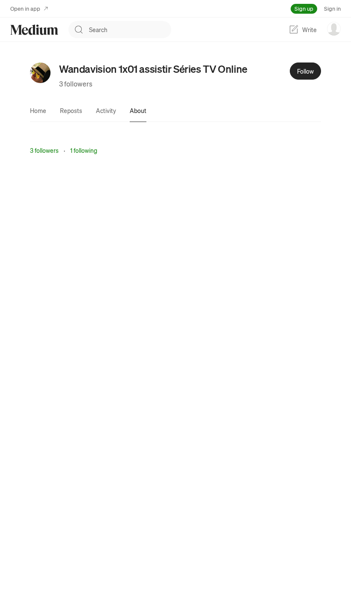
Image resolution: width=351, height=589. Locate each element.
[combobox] (130, 29)
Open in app (25, 8)
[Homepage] (34, 29)
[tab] (38, 110)
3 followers (75, 83)
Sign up (303, 8)
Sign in (332, 8)
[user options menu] (334, 29)
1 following (83, 150)
